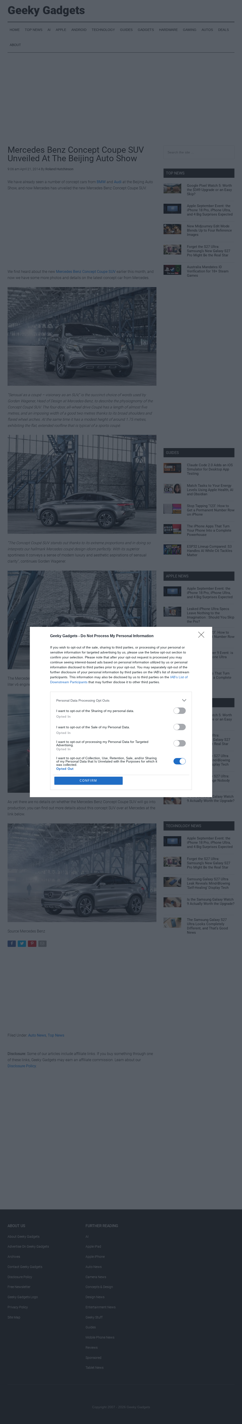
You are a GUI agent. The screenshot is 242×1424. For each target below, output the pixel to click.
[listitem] (121, 700)
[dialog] (121, 712)
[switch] (179, 711)
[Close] (202, 636)
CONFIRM (88, 780)
